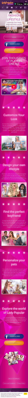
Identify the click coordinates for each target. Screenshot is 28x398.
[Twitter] (21, 7)
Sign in (14, 37)
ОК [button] (25, 393)
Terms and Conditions (9, 383)
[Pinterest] (16, 7)
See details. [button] (14, 396)
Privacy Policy (21, 383)
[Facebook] (2, 7)
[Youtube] (11, 7)
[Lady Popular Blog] (25, 7)
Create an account (14, 50)
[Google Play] (18, 4)
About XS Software (14, 378)
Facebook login (15, 44)
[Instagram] (7, 7)
